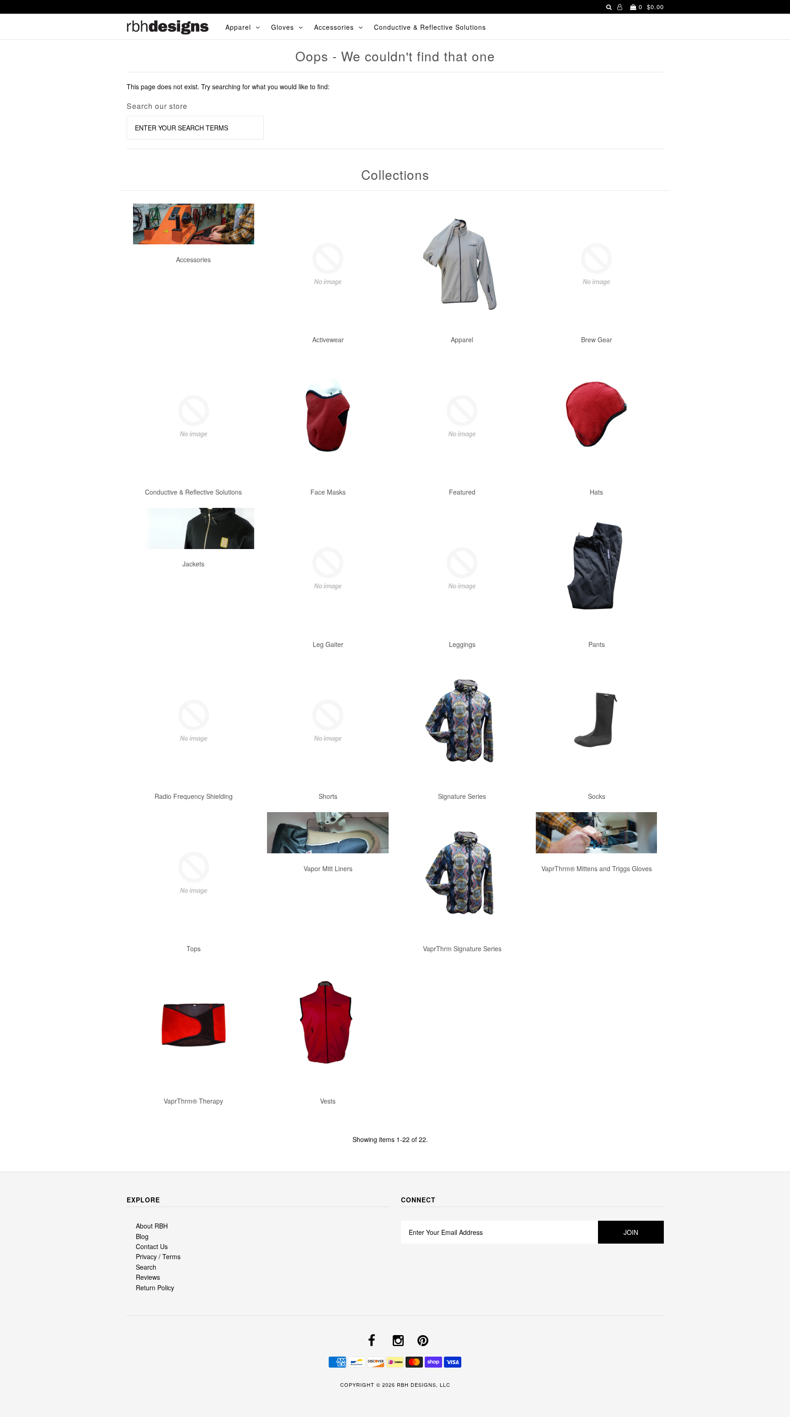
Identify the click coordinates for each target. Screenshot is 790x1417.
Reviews (148, 1277)
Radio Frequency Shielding (194, 796)
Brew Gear (596, 339)
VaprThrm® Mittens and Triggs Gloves (596, 868)
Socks (596, 796)
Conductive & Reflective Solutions (430, 27)
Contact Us (152, 1246)
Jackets (193, 563)
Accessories (334, 27)
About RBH (152, 1225)
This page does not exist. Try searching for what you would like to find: (228, 86)
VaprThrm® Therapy (193, 1100)
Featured (462, 491)
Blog (142, 1236)
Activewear (328, 339)
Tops (194, 948)
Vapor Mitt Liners (328, 868)
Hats (596, 491)
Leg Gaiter (328, 644)
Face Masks (328, 491)
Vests (328, 1100)
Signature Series (462, 796)
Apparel (238, 27)
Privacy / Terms (158, 1256)
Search (146, 1267)
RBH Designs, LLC (423, 1384)
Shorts (328, 796)
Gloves (282, 27)
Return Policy (155, 1287)
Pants (596, 644)
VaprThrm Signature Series (462, 948)
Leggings (462, 644)
